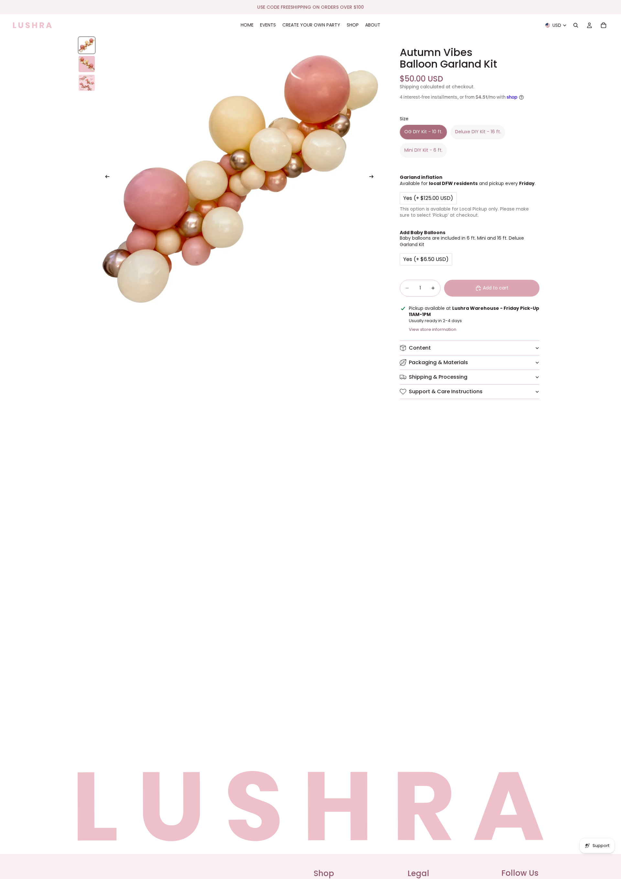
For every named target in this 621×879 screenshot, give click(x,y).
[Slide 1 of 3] (87, 45)
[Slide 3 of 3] (87, 83)
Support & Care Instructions (446, 391)
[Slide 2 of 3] (87, 64)
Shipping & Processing (438, 377)
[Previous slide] (105, 177)
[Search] (576, 25)
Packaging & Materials (438, 362)
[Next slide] (373, 177)
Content (420, 348)
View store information (432, 329)
